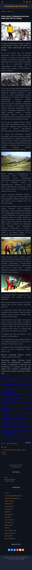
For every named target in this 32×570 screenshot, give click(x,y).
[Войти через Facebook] (14, 550)
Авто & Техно (8, 519)
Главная (3, 11)
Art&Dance (7, 525)
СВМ (6, 527)
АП (12, 11)
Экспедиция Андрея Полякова (16, 6)
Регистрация (14, 466)
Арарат (19, 449)
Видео (6, 517)
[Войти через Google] (20, 550)
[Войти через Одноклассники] (23, 550)
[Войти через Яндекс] (17, 550)
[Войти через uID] (9, 550)
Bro (10, 443)
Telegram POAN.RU (9, 481)
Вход (19, 466)
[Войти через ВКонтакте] (12, 550)
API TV (6, 477)
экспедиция (7, 449)
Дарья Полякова (9, 538)
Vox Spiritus (7, 509)
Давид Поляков (9, 533)
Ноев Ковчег (13, 449)
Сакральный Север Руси (11, 498)
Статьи (8, 11)
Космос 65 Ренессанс (10, 479)
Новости (7, 535)
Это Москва (8, 506)
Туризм (6, 511)
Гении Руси (7, 503)
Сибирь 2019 (8, 501)
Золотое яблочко (9, 530)
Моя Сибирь (8, 522)
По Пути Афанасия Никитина (12, 495)
